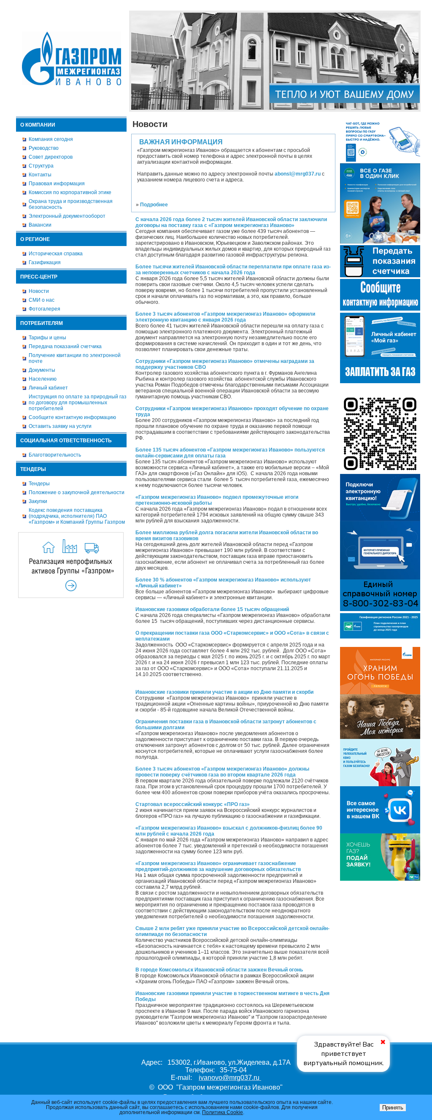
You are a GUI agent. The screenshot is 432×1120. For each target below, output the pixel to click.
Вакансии (40, 225)
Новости (39, 291)
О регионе (35, 239)
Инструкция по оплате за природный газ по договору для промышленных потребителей (78, 402)
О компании (37, 125)
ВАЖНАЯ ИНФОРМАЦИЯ (181, 142)
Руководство (44, 148)
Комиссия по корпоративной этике (70, 192)
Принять (392, 1107)
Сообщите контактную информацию (72, 417)
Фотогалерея (44, 309)
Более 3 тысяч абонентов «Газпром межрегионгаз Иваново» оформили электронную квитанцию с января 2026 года (225, 317)
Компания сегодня (51, 139)
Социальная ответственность (66, 441)
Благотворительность (55, 455)
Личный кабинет (48, 388)
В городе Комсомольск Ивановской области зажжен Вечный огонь (219, 970)
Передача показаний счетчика (65, 346)
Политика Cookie (222, 1112)
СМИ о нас (41, 300)
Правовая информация (57, 184)
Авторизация (406, 5)
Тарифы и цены (47, 338)
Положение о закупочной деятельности (76, 492)
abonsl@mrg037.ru (298, 174)
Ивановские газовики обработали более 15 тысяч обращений (212, 609)
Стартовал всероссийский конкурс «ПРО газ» (192, 804)
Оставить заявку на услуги (60, 426)
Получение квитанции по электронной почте (75, 358)
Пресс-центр (38, 277)
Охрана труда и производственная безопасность (71, 204)
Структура (41, 166)
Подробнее (154, 205)
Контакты (40, 175)
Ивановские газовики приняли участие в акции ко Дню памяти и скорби (224, 692)
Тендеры (33, 469)
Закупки (38, 501)
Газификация (45, 262)
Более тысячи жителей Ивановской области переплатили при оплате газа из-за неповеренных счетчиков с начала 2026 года (233, 270)
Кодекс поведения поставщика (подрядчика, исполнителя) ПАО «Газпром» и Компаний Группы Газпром (77, 516)
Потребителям (41, 323)
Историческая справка (56, 254)
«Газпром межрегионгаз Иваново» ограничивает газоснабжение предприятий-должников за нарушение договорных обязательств (218, 866)
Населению (43, 379)
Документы (42, 370)
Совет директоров (51, 157)
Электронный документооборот (67, 216)
